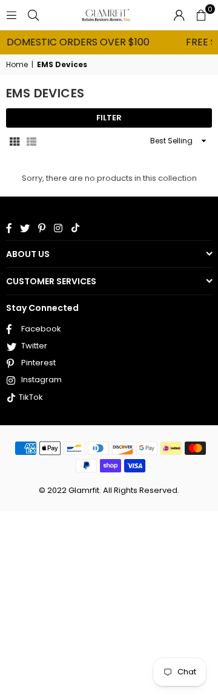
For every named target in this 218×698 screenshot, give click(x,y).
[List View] (31, 141)
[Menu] (11, 15)
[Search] (33, 15)
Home (17, 65)
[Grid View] (14, 141)
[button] (201, 15)
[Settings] (179, 15)
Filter (109, 117)
